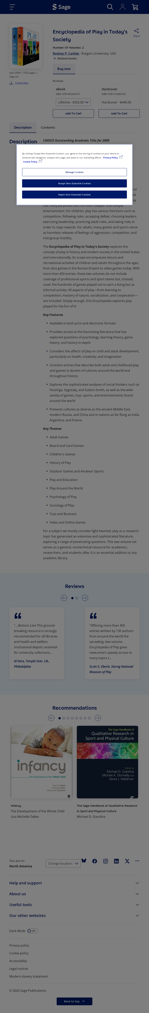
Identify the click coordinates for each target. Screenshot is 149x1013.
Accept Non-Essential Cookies (74, 183)
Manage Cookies (75, 171)
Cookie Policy (30, 161)
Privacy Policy (110, 157)
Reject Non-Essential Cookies (74, 194)
